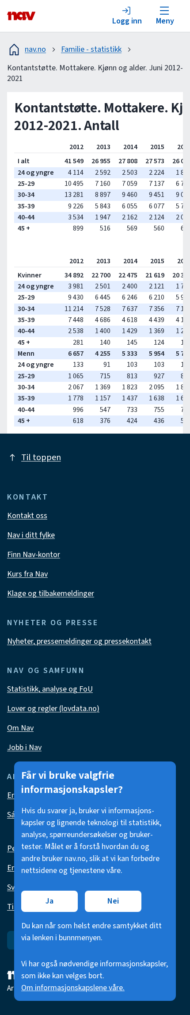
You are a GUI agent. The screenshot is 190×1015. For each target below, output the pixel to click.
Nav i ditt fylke (31, 535)
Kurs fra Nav (27, 574)
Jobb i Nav (24, 747)
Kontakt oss (27, 515)
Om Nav (20, 728)
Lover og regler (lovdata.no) (53, 708)
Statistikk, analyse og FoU (50, 689)
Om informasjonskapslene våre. (73, 987)
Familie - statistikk (91, 49)
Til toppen (41, 457)
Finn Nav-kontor (33, 554)
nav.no (35, 49)
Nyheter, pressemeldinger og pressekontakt (79, 641)
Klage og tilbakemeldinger (50, 593)
